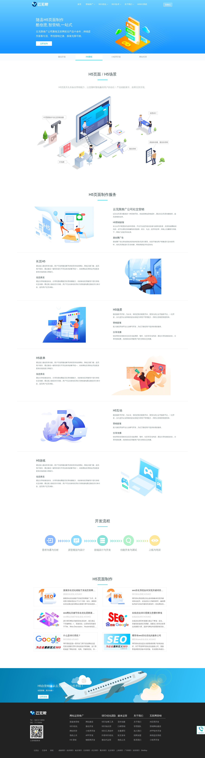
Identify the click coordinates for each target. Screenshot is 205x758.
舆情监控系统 (155, 735)
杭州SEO (70, 750)
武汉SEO (94, 750)
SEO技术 (115, 4)
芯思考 (44, 750)
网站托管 (143, 56)
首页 (79, 4)
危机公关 (73, 735)
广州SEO (128, 750)
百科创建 (121, 721)
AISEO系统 (142, 4)
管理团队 (137, 726)
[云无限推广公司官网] (40, 5)
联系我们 (137, 739)
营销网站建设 (155, 726)
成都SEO (61, 750)
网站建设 (89, 721)
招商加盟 (137, 735)
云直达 (36, 750)
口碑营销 (121, 726)
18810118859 (39, 720)
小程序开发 (116, 56)
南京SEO (78, 750)
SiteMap (144, 750)
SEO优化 (102, 4)
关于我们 (128, 4)
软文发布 (121, 735)
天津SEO (86, 750)
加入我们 (137, 730)
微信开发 (62, 56)
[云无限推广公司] (38, 714)
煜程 (52, 750)
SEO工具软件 (107, 730)
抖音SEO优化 (107, 735)
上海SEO (119, 750)
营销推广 (89, 4)
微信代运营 (106, 739)
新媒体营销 (74, 721)
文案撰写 (121, 730)
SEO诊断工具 (107, 721)
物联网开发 (90, 739)
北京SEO (111, 750)
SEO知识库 (106, 726)
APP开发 (89, 735)
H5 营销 (73, 739)
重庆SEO (103, 750)
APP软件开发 (155, 730)
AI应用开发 (154, 721)
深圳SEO (136, 750)
